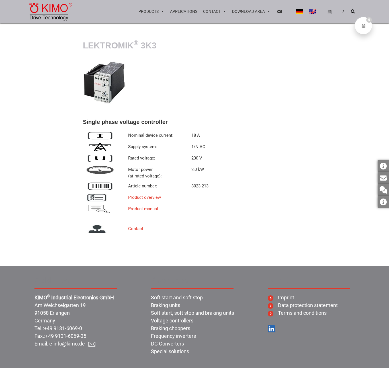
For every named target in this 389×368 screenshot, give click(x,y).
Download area (248, 11)
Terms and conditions (300, 313)
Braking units (165, 305)
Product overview (144, 197)
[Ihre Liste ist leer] (327, 11)
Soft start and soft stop (177, 297)
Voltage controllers (172, 321)
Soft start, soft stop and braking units (192, 313)
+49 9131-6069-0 (63, 328)
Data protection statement (305, 305)
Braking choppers (170, 328)
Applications (183, 11)
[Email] (279, 11)
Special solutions (170, 351)
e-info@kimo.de (68, 344)
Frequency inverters (173, 336)
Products (148, 11)
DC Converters (167, 344)
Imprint (283, 297)
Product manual (143, 208)
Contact (212, 11)
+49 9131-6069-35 (65, 336)
